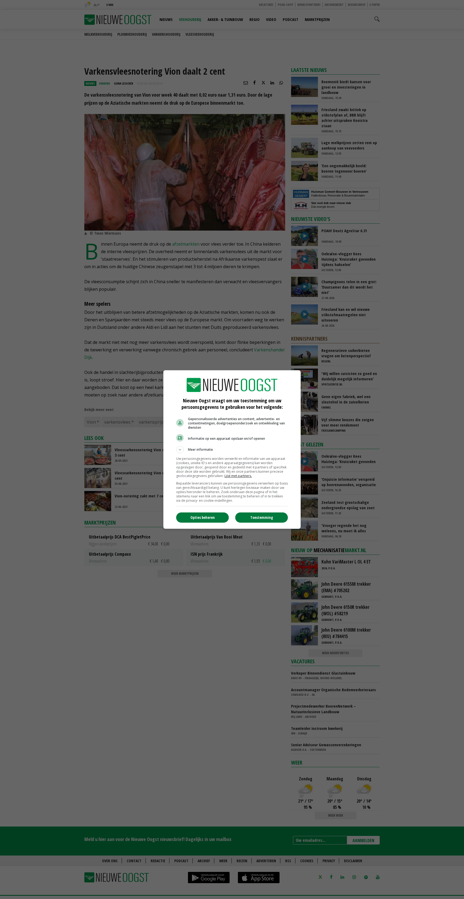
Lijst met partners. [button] (238, 476)
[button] (232, 449)
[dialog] (232, 449)
